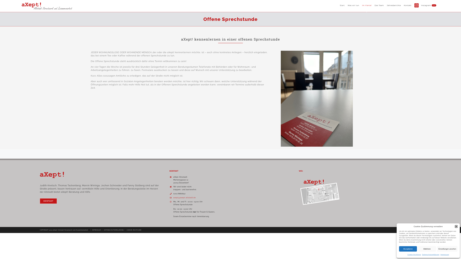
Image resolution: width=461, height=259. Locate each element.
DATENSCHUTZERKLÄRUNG (114, 230)
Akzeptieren (408, 249)
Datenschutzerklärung (430, 255)
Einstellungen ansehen (447, 249)
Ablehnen (427, 249)
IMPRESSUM (96, 230)
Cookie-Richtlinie (414, 255)
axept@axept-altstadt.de (184, 198)
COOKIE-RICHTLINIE (134, 230)
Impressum (444, 255)
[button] (456, 226)
